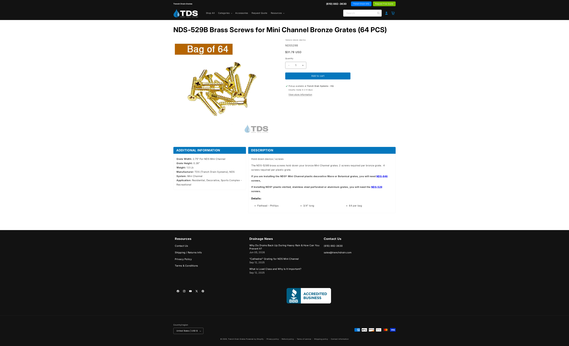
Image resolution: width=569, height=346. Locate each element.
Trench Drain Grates (236, 339)
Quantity (289, 58)
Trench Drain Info (361, 4)
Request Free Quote (384, 4)
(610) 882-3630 (333, 245)
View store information (300, 94)
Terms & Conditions (186, 265)
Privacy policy (273, 339)
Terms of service (304, 339)
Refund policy (288, 339)
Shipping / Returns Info (188, 252)
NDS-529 (376, 186)
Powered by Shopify (255, 339)
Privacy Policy (183, 259)
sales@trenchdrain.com (338, 252)
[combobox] (362, 13)
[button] (225, 13)
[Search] (378, 13)
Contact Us (181, 245)
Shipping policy (321, 339)
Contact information (340, 339)
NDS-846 (382, 176)
